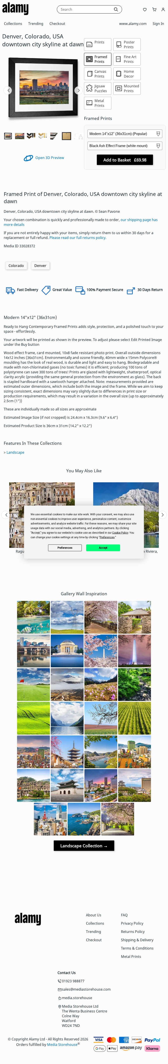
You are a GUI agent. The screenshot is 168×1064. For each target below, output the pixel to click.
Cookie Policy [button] (120, 532)
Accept (103, 547)
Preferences (65, 547)
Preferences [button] (107, 537)
